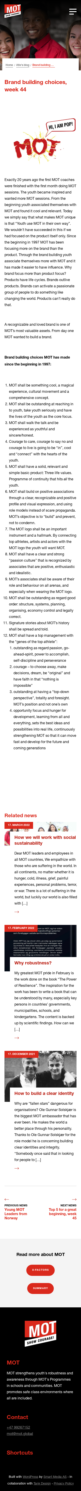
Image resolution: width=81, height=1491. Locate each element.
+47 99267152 (18, 1427)
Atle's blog (22, 65)
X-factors (40, 1270)
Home (9, 65)
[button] (69, 1479)
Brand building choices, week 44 (43, 65)
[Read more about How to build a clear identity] (40, 1076)
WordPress (30, 1476)
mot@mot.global (20, 1433)
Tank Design (42, 1483)
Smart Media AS (55, 1476)
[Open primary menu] (72, 11)
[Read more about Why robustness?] (40, 948)
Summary (40, 1288)
